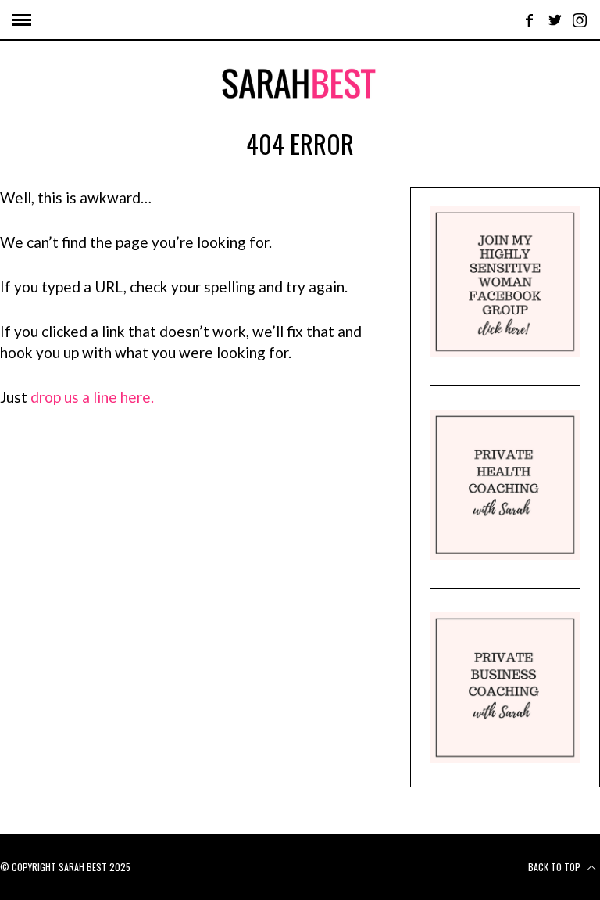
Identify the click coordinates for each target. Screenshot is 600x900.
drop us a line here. (92, 397)
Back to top (555, 866)
